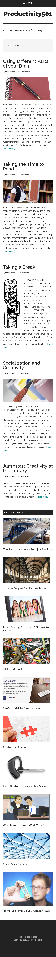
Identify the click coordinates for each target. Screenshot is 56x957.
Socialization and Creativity (21, 365)
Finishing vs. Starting (15, 747)
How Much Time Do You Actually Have (26, 910)
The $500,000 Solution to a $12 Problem (27, 549)
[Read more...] (9, 148)
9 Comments (23, 175)
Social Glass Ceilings (15, 864)
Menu (30, 3)
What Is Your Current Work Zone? (23, 825)
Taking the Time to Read (23, 166)
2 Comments (23, 476)
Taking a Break (19, 267)
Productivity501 (28, 13)
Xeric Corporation (34, 940)
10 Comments (24, 72)
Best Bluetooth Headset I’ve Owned (25, 786)
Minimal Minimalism (14, 669)
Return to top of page (28, 937)
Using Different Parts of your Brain (25, 63)
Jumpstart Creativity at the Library (28, 468)
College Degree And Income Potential (26, 588)
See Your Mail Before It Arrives (22, 708)
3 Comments (23, 273)
